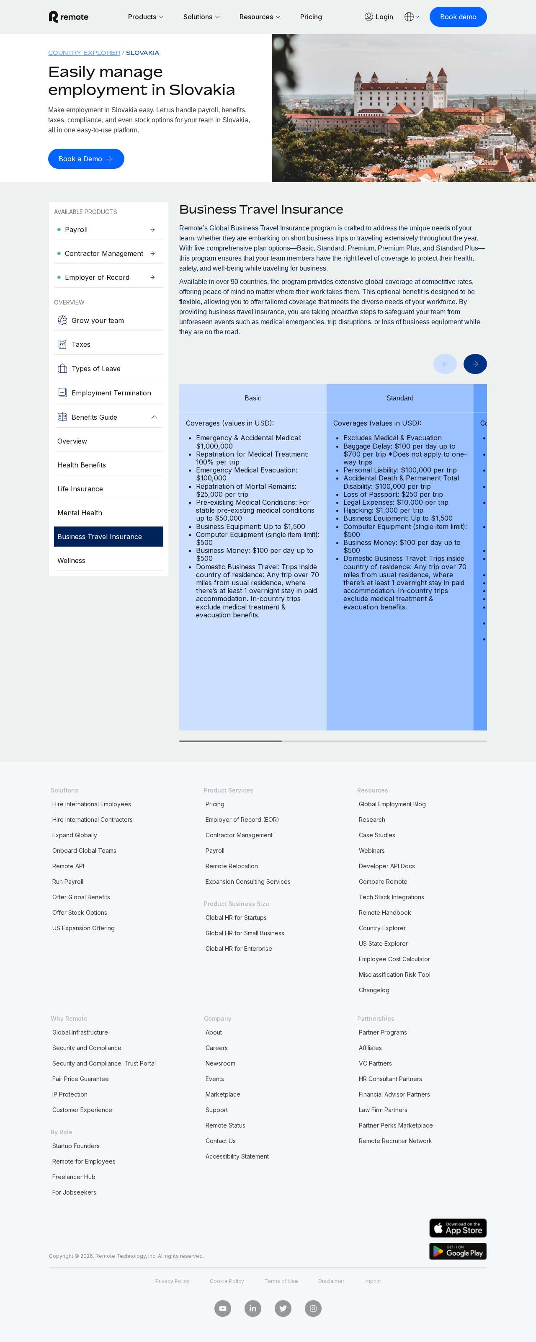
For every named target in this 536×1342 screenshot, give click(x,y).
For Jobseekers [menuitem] (74, 1192)
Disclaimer (331, 1281)
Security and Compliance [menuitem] (86, 1047)
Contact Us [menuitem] (221, 1140)
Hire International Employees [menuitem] (91, 804)
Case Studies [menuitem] (377, 835)
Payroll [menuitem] (215, 850)
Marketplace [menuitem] (223, 1094)
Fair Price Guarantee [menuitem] (80, 1078)
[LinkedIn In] (253, 1308)
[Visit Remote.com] (68, 16)
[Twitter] (283, 1308)
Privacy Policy (172, 1281)
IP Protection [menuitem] (70, 1094)
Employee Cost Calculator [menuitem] (394, 959)
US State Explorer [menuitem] (383, 943)
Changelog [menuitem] (374, 990)
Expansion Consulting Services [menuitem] (248, 881)
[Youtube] (222, 1308)
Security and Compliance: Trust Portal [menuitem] (104, 1063)
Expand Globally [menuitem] (74, 835)
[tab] (230, 741)
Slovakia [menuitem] (143, 52)
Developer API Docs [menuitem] (387, 866)
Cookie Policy (227, 1281)
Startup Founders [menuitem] (76, 1145)
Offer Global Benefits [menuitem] (81, 897)
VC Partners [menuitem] (375, 1063)
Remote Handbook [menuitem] (385, 912)
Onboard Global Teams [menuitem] (84, 850)
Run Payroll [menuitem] (67, 881)
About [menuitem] (214, 1032)
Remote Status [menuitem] (225, 1125)
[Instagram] (313, 1308)
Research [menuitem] (372, 819)
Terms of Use (281, 1281)
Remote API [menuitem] (68, 866)
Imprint (372, 1281)
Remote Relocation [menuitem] (232, 866)
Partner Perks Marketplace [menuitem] (396, 1125)
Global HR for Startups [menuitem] (236, 917)
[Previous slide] (445, 364)
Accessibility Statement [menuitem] (237, 1156)
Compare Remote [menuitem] (383, 881)
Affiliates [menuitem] (370, 1047)
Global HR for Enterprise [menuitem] (239, 948)
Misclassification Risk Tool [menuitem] (394, 974)
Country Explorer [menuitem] (84, 52)
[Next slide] (475, 364)
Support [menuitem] (217, 1109)
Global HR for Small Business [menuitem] (245, 933)
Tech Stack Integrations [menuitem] (391, 897)
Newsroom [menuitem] (220, 1063)
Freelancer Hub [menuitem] (73, 1176)
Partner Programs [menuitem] (383, 1032)
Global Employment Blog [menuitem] (392, 804)
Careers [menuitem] (217, 1047)
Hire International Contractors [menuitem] (92, 819)
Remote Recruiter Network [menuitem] (395, 1140)
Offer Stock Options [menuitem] (79, 912)
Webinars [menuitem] (372, 850)
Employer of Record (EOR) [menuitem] (242, 819)
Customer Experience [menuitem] (82, 1109)
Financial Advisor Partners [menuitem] (394, 1094)
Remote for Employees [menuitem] (84, 1161)
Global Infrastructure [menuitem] (80, 1032)
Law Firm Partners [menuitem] (383, 1109)
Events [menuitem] (215, 1078)
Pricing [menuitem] (215, 804)
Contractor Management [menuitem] (239, 835)
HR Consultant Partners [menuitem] (390, 1078)
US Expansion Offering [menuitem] (83, 928)
